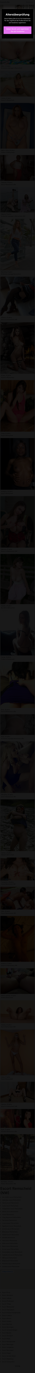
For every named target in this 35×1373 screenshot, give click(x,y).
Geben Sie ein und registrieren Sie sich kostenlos (17, 30)
